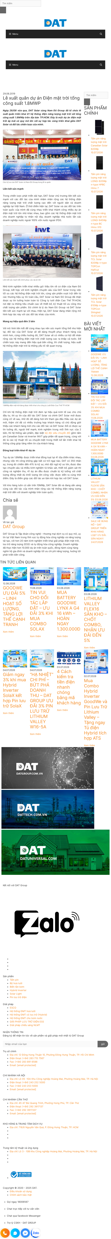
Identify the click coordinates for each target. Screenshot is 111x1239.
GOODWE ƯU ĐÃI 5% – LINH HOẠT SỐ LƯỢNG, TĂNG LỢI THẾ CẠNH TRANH (14, 606)
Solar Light (16, 993)
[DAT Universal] (55, 853)
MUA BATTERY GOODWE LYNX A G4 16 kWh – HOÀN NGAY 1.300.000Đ (68, 611)
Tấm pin (14, 979)
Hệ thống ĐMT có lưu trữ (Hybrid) (28, 1014)
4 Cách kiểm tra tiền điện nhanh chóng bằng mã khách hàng (69, 687)
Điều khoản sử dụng (21, 1191)
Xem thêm (8, 631)
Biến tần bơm (17, 986)
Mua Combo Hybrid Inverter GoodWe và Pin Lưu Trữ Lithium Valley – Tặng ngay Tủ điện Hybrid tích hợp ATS (95, 709)
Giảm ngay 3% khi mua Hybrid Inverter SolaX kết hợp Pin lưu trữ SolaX (14, 690)
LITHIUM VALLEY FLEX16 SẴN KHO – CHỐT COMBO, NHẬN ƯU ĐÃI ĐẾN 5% (95, 619)
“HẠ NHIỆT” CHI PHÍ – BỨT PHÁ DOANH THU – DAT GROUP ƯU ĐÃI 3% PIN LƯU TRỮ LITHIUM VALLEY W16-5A (41, 700)
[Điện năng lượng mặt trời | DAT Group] (55, 22)
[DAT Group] (55, 768)
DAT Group (14, 526)
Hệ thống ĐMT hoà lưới (22, 1011)
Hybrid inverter (18, 990)
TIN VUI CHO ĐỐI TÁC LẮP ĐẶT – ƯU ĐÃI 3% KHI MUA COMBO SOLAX (41, 611)
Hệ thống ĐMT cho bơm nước (26, 1018)
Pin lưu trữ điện (18, 997)
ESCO (13, 1007)
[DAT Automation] (55, 810)
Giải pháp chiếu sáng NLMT (25, 1025)
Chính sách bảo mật (21, 1194)
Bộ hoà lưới (16, 983)
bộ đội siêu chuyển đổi (57, 432)
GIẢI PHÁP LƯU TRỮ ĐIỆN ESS (27, 1021)
